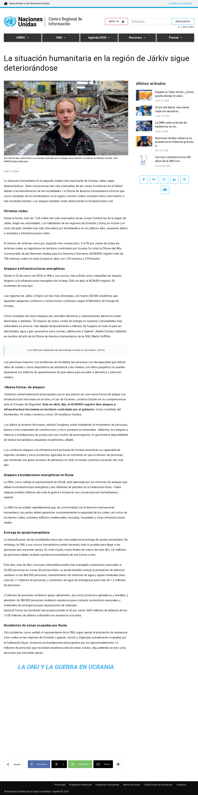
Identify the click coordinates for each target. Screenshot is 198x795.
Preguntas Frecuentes (107, 784)
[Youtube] (165, 190)
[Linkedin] (174, 180)
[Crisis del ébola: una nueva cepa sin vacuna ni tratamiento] (144, 110)
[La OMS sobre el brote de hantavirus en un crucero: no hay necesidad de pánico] (144, 126)
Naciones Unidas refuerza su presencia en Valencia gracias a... (174, 142)
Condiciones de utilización (158, 784)
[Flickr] (154, 180)
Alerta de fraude (131, 784)
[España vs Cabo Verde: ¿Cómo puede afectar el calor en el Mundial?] (144, 95)
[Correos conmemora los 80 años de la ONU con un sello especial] (144, 160)
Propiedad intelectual (80, 784)
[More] (118, 764)
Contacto (181, 784)
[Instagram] (164, 180)
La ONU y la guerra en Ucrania (66, 667)
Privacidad (60, 784)
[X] (184, 180)
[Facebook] (144, 180)
